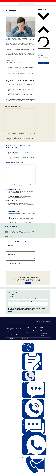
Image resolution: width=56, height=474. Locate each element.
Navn (9, 298)
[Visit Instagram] (33, 14)
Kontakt (28, 332)
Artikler (9, 8)
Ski (33, 330)
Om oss (28, 330)
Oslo (33, 328)
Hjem (7, 8)
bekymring (32, 157)
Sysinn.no (30, 338)
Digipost (42, 335)
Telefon (23, 298)
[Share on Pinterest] (34, 14)
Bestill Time (46, 3)
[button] (43, 16)
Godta (19, 470)
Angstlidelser (40, 60)
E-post (36, 298)
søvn (11, 203)
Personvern (48, 338)
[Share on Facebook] (29, 14)
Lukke (3, 471)
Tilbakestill (9, 471)
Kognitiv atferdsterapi (12, 191)
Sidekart (45, 338)
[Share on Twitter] (31, 14)
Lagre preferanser (14, 470)
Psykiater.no (12, 338)
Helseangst (10, 213)
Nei (13, 294)
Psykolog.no (3, 1)
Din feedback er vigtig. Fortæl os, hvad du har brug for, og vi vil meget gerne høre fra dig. (22, 301)
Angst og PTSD (40, 55)
